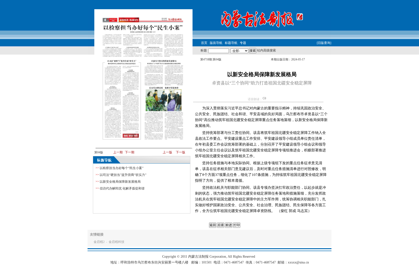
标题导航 (231, 43)
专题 (243, 43)
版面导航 (216, 43)
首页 (204, 43)
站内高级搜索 (266, 50)
